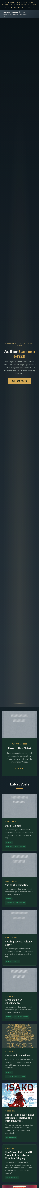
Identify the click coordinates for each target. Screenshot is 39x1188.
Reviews (9, 842)
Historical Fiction (21, 1017)
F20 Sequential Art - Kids (15, 1076)
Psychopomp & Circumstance (13, 1001)
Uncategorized (12, 1177)
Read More (19, 769)
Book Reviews (11, 1137)
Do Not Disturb (13, 825)
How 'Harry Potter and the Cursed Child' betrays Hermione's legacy (19, 1155)
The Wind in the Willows (18, 1055)
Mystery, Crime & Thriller (15, 846)
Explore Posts (19, 381)
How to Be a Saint (19, 748)
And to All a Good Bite (16, 884)
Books (17, 961)
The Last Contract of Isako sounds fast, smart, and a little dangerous (19, 1117)
